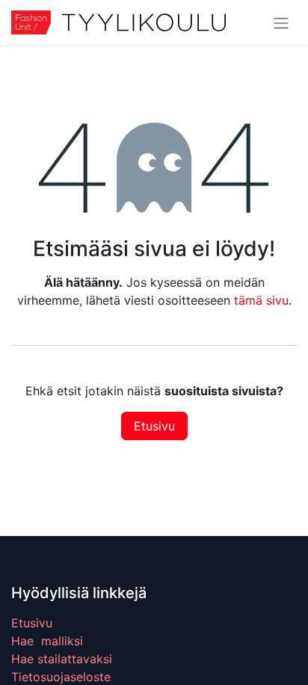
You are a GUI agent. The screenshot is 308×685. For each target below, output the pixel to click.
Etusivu (154, 425)
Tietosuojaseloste (61, 676)
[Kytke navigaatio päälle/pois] (281, 22)
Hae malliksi (47, 640)
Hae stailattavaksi (61, 658)
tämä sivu (261, 300)
